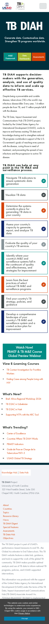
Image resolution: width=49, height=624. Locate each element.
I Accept (24, 619)
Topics (6, 512)
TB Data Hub (9, 534)
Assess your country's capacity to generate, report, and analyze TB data (19, 228)
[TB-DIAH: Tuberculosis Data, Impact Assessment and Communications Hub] (20, 6)
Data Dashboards (24, 57)
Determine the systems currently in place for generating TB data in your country (18, 210)
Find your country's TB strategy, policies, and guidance (19, 301)
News (6, 519)
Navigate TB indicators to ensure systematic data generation (21, 181)
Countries (7, 508)
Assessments (38, 56)
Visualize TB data (15, 195)
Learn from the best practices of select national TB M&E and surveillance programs (18, 284)
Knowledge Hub (9, 472)
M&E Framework (10, 57)
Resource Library (11, 516)
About (6, 505)
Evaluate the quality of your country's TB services (21, 244)
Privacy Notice (24, 613)
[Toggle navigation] (43, 6)
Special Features (10, 527)
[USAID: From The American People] (8, 6)
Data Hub (23, 472)
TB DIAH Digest (10, 523)
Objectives (8, 538)
